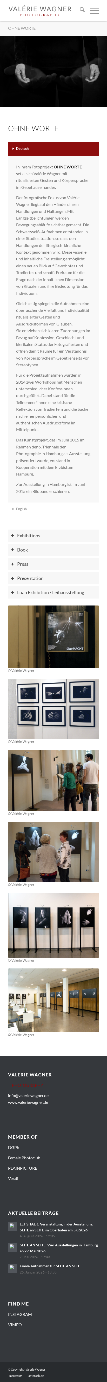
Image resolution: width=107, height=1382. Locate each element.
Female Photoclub (24, 1157)
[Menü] (92, 10)
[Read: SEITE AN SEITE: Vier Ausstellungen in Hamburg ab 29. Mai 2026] (12, 1247)
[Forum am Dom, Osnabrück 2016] (53, 925)
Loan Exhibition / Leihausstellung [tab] (50, 592)
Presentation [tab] (30, 578)
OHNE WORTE (22, 28)
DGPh (13, 1147)
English (21, 509)
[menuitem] (80, 10)
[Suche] (80, 10)
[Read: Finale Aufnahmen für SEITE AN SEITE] (12, 1268)
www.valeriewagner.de (28, 1102)
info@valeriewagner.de (28, 1095)
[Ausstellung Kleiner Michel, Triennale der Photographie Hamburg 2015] (53, 780)
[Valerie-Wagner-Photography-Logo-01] (40, 10)
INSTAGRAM (20, 1314)
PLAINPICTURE (22, 1168)
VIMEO (15, 1324)
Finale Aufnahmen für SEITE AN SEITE (51, 1266)
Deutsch (22, 148)
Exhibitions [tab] (28, 535)
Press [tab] (22, 564)
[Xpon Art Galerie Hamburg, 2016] (53, 636)
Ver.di (13, 1178)
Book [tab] (22, 550)
